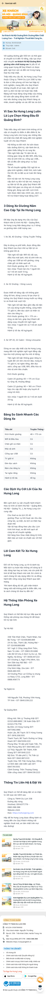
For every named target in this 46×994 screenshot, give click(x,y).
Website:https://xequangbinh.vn (18, 942)
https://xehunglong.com (23, 813)
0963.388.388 (32, 939)
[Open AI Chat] (40, 988)
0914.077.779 (19, 939)
